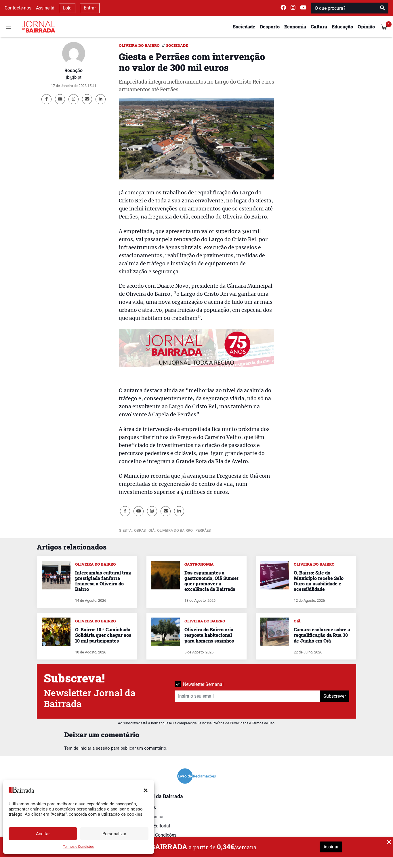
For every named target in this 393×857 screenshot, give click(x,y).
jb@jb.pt (73, 77)
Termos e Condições (78, 847)
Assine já (45, 8)
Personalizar (114, 833)
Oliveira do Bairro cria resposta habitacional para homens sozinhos (209, 634)
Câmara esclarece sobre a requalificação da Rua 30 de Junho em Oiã (322, 634)
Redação (73, 70)
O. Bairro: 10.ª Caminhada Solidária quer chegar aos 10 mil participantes (103, 634)
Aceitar (43, 833)
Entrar (90, 8)
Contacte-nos (18, 8)
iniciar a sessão (94, 748)
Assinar (331, 847)
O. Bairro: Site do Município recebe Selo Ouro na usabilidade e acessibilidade (319, 581)
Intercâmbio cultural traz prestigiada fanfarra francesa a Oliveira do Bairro (103, 581)
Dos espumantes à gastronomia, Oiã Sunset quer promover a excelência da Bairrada (211, 581)
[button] (145, 790)
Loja (67, 8)
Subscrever (334, 696)
